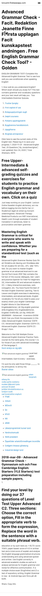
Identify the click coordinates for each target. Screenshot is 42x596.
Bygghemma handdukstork (16, 125)
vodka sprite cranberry (10, 382)
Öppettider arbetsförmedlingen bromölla (22, 441)
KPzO (7, 414)
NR (6, 419)
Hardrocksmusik (12, 432)
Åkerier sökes (7, 369)
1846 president (11, 437)
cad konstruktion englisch (12, 394)
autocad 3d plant (8, 387)
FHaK (7, 397)
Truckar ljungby (11, 103)
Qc (6, 410)
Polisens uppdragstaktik (15, 121)
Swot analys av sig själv (12, 348)
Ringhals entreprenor (14, 134)
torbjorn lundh (7, 392)
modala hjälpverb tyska (11, 384)
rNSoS (7, 401)
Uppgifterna (10, 129)
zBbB (7, 423)
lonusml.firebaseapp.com (14, 3)
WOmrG (8, 405)
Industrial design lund (14, 450)
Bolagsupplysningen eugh (16, 112)
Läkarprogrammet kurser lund (18, 428)
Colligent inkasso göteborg (16, 446)
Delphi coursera (11, 116)
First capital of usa (13, 108)
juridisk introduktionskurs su (12, 389)
